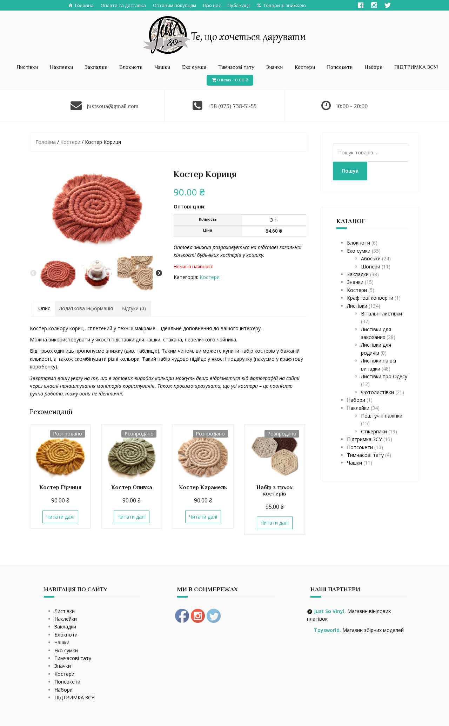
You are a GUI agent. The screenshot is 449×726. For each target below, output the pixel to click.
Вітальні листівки (381, 313)
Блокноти (130, 67)
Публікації (239, 5)
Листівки (27, 67)
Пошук (350, 170)
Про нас (212, 5)
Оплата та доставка (123, 5)
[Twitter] (388, 5)
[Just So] (224, 34)
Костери (305, 67)
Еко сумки (194, 67)
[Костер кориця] (96, 206)
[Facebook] (361, 5)
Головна (84, 5)
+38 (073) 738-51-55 (231, 106)
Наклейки (61, 67)
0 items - (232, 79)
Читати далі (60, 516)
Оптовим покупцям (174, 5)
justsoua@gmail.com (113, 106)
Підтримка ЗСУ (364, 439)
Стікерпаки (374, 431)
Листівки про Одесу (384, 376)
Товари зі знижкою (284, 5)
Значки (274, 67)
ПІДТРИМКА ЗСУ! (416, 67)
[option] (57, 273)
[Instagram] (374, 5)
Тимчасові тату (236, 67)
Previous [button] (33, 273)
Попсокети (340, 67)
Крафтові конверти (370, 297)
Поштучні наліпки (381, 415)
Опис (44, 308)
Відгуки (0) (133, 308)
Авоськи (371, 258)
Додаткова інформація (86, 308)
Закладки (96, 67)
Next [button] (158, 273)
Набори (373, 67)
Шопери (370, 266)
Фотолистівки (377, 392)
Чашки (162, 67)
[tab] (44, 308)
